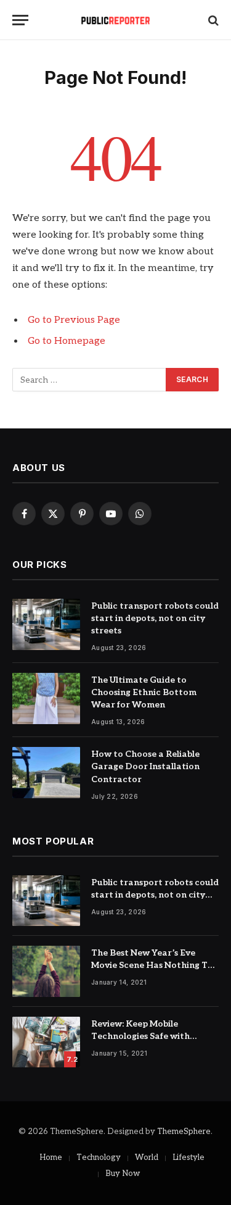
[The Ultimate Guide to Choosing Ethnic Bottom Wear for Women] (46, 698)
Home (50, 1157)
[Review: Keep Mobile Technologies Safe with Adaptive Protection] (46, 1042)
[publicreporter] (115, 20)
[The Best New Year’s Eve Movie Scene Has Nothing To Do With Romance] (46, 971)
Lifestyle (188, 1157)
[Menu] (20, 20)
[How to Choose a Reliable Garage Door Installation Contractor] (46, 772)
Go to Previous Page (74, 320)
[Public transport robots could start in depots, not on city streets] (46, 624)
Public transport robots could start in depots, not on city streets (155, 618)
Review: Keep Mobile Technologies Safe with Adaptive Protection (140, 1036)
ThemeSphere (184, 1131)
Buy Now (122, 1173)
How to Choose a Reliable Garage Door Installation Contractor (145, 766)
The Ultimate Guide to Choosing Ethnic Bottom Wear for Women (144, 692)
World (146, 1157)
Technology (98, 1157)
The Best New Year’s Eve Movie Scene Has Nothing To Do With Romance (152, 965)
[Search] (212, 20)
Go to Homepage (66, 341)
